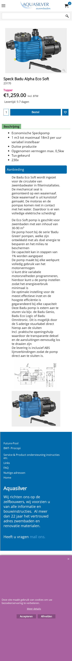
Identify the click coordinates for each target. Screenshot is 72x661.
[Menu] (3, 6)
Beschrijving (11, 126)
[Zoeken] (67, 16)
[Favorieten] (65, 112)
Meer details (34, 608)
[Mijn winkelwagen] (66, 6)
